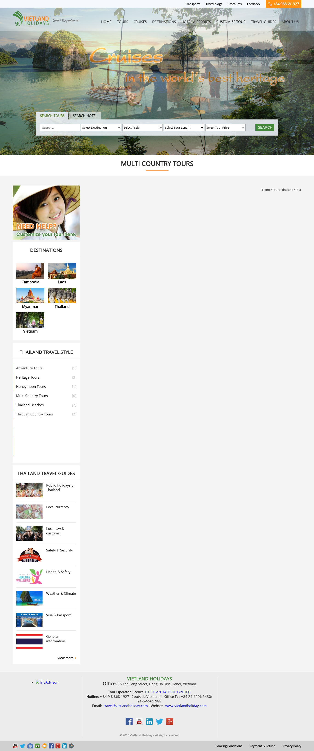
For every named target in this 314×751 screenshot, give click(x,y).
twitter (159, 724)
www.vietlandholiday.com (186, 705)
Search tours (52, 115)
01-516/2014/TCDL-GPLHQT (168, 692)
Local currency (57, 507)
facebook (129, 724)
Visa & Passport (58, 615)
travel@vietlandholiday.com (126, 705)
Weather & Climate (61, 593)
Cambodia (30, 281)
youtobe (139, 724)
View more (65, 658)
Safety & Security (59, 550)
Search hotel (85, 115)
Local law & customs (55, 530)
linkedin (149, 724)
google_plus (170, 724)
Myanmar (30, 306)
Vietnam (30, 331)
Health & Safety (58, 571)
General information (55, 638)
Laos (62, 281)
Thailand (62, 306)
